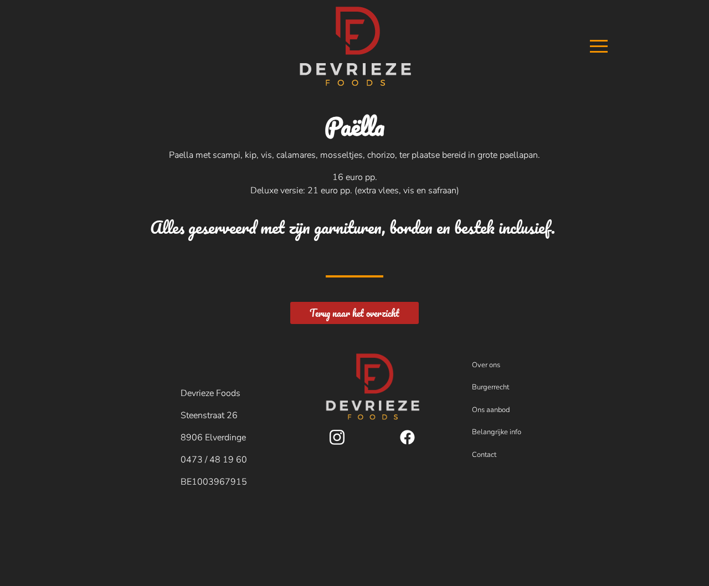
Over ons (486, 365)
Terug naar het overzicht (354, 313)
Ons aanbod (491, 410)
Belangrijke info (496, 432)
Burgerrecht (490, 387)
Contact (484, 455)
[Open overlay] (610, 46)
